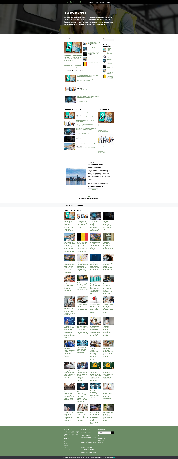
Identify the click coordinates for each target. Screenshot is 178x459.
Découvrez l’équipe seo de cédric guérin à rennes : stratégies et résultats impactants (82, 375)
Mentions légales (101, 438)
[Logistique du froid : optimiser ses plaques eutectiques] (82, 345)
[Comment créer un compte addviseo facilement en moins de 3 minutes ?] (69, 410)
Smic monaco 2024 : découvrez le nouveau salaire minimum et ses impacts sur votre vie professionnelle (94, 58)
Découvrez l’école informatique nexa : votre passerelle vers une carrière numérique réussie (94, 354)
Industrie (91, 2)
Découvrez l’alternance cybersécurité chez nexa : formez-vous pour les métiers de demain (82, 396)
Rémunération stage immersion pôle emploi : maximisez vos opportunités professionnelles (82, 267)
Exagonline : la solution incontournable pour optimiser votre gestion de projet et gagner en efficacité (95, 330)
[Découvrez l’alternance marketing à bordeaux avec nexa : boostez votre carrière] (69, 389)
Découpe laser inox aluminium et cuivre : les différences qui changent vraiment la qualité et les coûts (94, 418)
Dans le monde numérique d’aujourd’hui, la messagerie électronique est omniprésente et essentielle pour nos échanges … (72, 66)
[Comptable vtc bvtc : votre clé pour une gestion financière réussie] (69, 368)
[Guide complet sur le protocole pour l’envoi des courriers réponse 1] (69, 281)
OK (114, 457)
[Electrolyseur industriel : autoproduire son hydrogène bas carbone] (95, 388)
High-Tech (102, 2)
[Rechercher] (112, 432)
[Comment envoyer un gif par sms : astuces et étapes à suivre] (108, 389)
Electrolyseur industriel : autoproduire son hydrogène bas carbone (95, 394)
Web (97, 2)
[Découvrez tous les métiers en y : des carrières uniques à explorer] (82, 218)
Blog (108, 2)
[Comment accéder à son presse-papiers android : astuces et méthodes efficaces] (82, 410)
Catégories (105, 38)
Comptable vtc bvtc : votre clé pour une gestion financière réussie (69, 374)
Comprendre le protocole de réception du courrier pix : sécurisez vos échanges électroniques (88, 76)
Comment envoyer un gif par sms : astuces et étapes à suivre (107, 395)
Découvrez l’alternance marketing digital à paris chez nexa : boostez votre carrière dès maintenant (95, 375)
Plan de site (100, 442)
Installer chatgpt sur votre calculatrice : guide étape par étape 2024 (82, 308)
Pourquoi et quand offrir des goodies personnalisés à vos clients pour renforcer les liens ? (95, 288)
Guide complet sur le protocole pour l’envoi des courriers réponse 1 (69, 287)
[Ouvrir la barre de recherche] (112, 2)
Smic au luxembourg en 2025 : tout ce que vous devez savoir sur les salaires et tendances (69, 267)
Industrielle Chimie (75, 2)
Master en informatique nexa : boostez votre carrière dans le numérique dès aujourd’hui (107, 288)
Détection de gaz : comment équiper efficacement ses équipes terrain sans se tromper (108, 267)
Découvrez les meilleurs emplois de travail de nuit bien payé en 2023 (93, 53)
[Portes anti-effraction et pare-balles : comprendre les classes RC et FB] (108, 239)
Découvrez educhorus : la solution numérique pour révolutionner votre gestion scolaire (108, 330)
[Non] (176, 457)
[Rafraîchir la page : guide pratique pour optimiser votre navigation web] (95, 260)
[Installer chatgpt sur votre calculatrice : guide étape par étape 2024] (82, 302)
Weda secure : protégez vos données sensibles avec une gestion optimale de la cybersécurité (94, 48)
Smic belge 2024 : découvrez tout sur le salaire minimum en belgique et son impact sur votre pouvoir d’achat (94, 63)
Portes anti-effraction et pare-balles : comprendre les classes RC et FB (108, 245)
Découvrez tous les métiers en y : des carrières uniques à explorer (94, 43)
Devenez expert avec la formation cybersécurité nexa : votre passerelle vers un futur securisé (82, 330)
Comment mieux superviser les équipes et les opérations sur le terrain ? (69, 311)
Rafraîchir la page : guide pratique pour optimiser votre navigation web (94, 266)
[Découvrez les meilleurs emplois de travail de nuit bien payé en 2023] (108, 218)
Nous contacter (101, 440)
